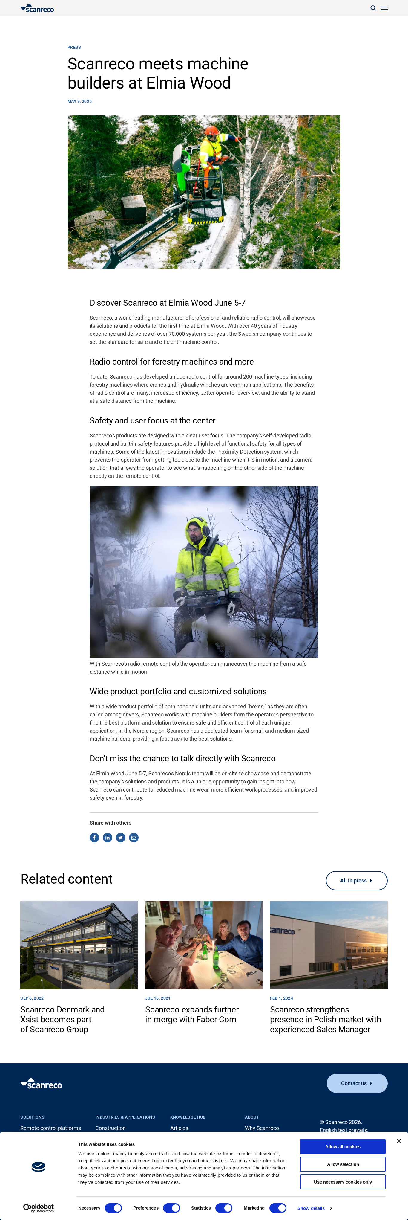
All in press (353, 880)
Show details (311, 1208)
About (252, 1117)
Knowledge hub (188, 1117)
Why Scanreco (262, 1128)
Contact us (354, 1083)
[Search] (373, 8)
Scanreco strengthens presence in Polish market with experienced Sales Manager (325, 1019)
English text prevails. (344, 1130)
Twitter (120, 837)
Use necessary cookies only (343, 1181)
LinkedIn (107, 837)
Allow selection (343, 1164)
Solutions (32, 1117)
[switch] (171, 1208)
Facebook (94, 837)
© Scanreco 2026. (341, 1122)
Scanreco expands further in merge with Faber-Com (191, 1014)
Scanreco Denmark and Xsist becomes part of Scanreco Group (62, 1019)
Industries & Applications (125, 1117)
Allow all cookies (343, 1146)
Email (134, 837)
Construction (110, 1128)
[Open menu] (384, 8)
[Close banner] (399, 1141)
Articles (179, 1128)
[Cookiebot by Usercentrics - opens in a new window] (39, 1208)
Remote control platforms (50, 1128)
